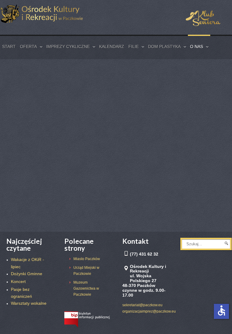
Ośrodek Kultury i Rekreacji (63, 70)
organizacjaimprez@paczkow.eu (149, 311)
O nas (27, 85)
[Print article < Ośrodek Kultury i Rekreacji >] (214, 84)
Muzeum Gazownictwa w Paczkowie (86, 288)
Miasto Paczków (86, 259)
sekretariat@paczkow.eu (142, 305)
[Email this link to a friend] (222, 84)
